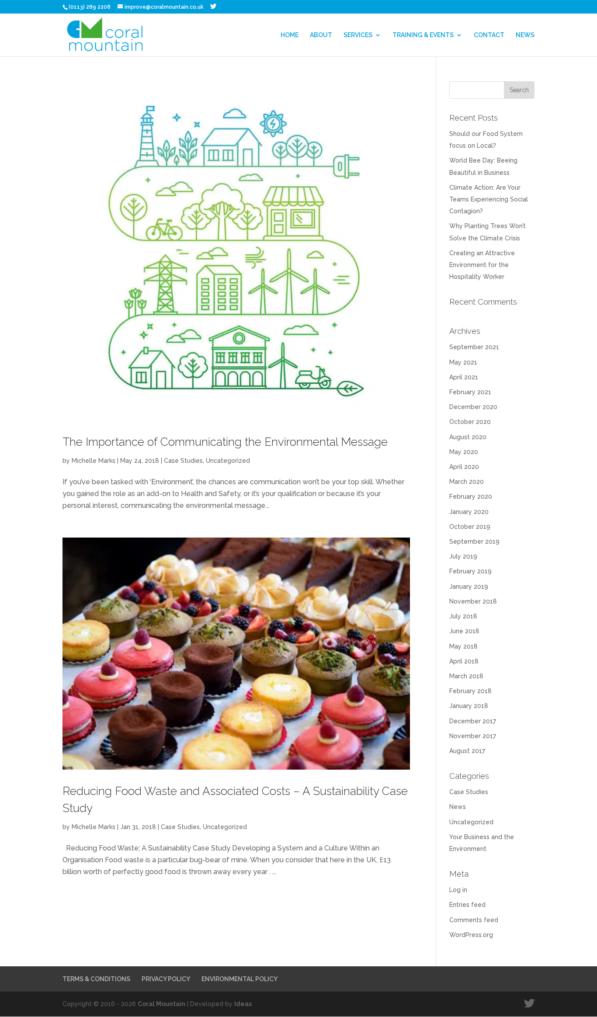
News (457, 806)
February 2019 (470, 571)
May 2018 (463, 646)
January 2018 (468, 705)
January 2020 (469, 511)
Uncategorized (228, 460)
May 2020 (463, 451)
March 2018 (466, 676)
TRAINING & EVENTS (423, 35)
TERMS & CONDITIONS (96, 978)
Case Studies (183, 460)
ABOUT (321, 35)
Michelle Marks (93, 460)
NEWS (525, 35)
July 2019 (463, 556)
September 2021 (474, 347)
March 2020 (466, 481)
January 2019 (468, 586)
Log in (458, 889)
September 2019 (474, 541)
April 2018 (464, 661)
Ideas (243, 1003)
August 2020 (467, 437)
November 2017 (472, 735)
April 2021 (463, 377)
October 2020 (470, 421)
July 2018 (463, 616)
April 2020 (464, 466)
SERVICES (358, 35)
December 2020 (473, 406)
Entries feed (467, 904)
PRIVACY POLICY (166, 978)
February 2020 (470, 496)
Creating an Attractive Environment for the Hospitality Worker (482, 265)
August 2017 (467, 750)
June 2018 (464, 631)
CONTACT (489, 35)
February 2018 (470, 690)
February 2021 (470, 392)
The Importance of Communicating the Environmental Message (225, 441)
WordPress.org (471, 934)
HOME (289, 35)
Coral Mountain (161, 1003)
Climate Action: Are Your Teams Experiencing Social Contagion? (488, 199)
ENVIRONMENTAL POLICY (239, 978)
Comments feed (473, 919)
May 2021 (463, 362)
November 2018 (473, 601)
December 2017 (472, 721)
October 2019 (469, 526)
